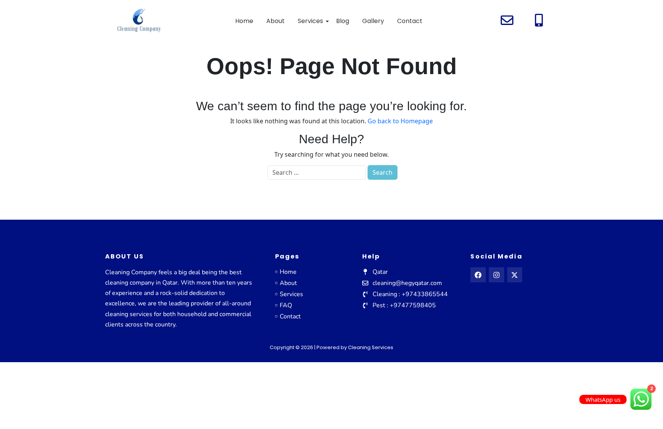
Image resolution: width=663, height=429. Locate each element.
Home (244, 21)
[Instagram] (496, 275)
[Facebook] (478, 275)
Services (310, 21)
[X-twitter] (515, 275)
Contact (409, 21)
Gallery (373, 21)
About (275, 21)
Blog (342, 21)
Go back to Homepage (400, 121)
